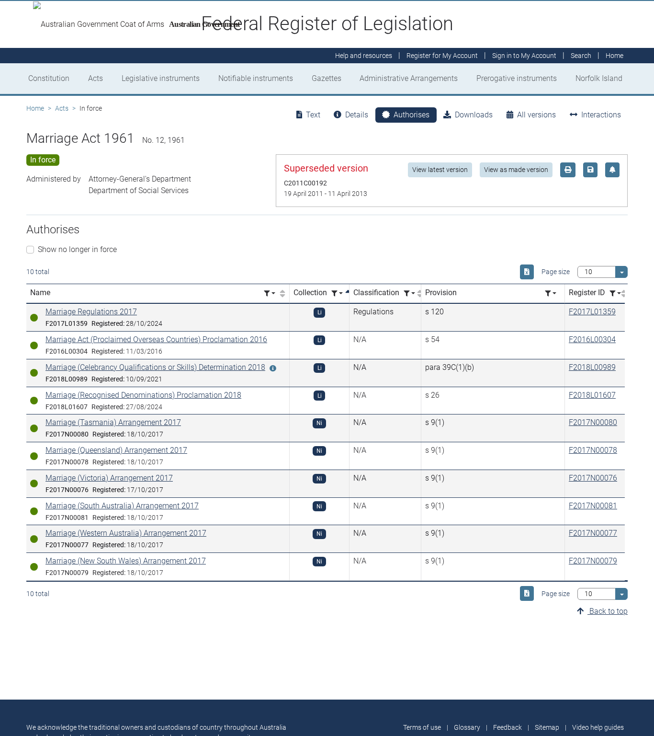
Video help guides (598, 727)
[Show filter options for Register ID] (615, 293)
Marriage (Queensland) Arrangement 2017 (116, 450)
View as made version (516, 169)
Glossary (467, 727)
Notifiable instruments (255, 78)
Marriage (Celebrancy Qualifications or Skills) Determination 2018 (155, 367)
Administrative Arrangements (409, 78)
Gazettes (326, 78)
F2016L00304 (592, 339)
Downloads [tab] (474, 114)
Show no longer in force (77, 249)
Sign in (524, 55)
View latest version (440, 169)
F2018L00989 (592, 367)
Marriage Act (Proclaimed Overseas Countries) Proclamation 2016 (156, 339)
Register (442, 55)
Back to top (607, 611)
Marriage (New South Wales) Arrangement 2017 (125, 560)
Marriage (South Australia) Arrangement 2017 (122, 505)
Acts (95, 78)
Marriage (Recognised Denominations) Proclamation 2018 (143, 395)
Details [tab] (356, 114)
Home (35, 108)
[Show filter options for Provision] (551, 293)
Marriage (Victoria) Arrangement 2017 (109, 478)
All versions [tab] (536, 114)
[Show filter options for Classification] (409, 293)
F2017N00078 (593, 450)
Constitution (48, 78)
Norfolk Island (598, 78)
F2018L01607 (592, 395)
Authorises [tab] (411, 114)
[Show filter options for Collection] (337, 293)
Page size (555, 272)
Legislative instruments (161, 78)
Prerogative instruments (516, 78)
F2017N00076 (593, 478)
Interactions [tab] (601, 114)
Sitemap (547, 727)
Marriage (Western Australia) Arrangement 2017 (125, 533)
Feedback (507, 727)
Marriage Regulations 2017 (91, 311)
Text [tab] (313, 114)
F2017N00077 (593, 533)
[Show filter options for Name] (269, 293)
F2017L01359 (592, 311)
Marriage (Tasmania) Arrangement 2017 (113, 422)
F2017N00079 (593, 560)
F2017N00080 (593, 422)
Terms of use (422, 727)
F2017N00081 (593, 505)
